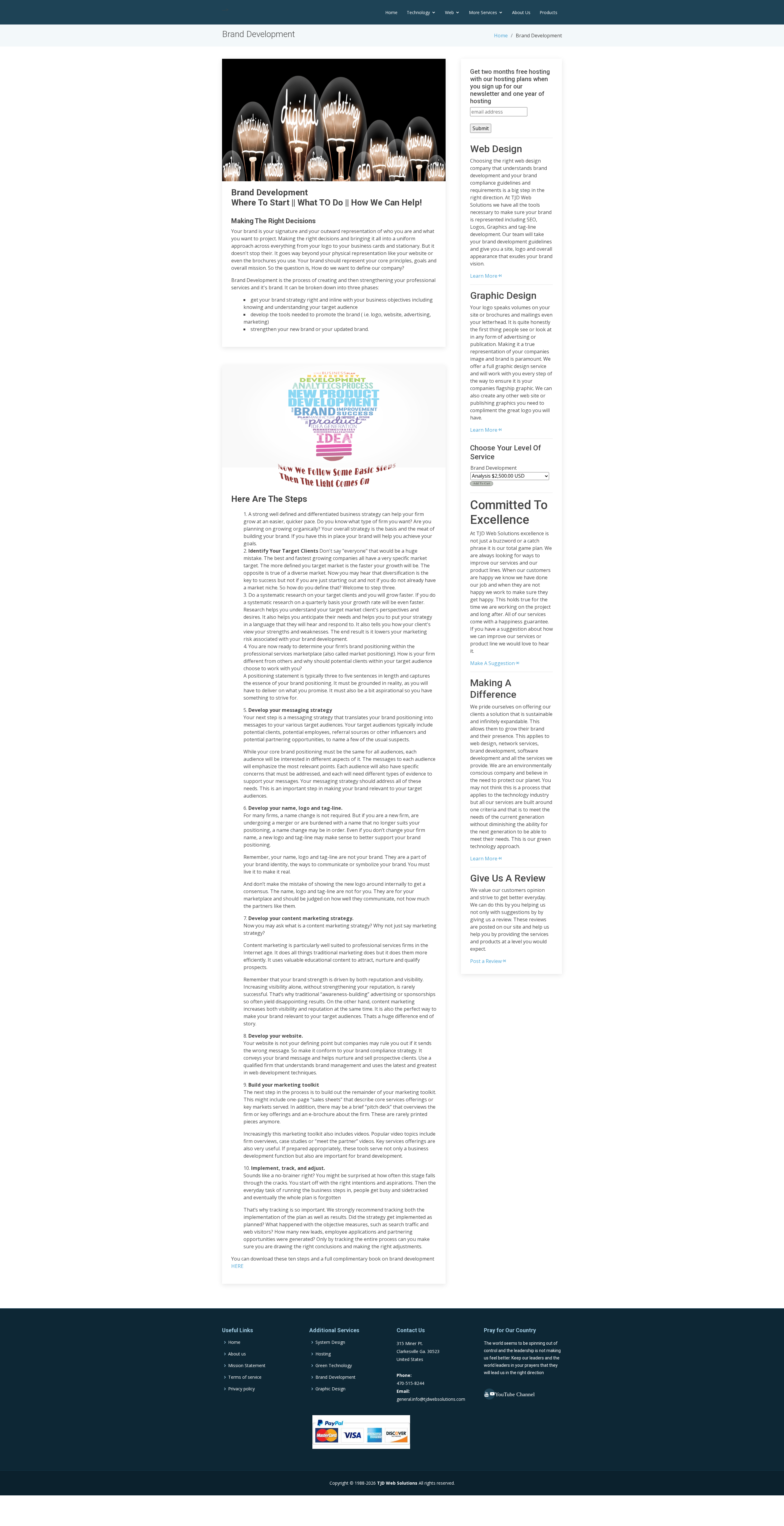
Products (548, 12)
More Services (483, 12)
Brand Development (335, 1377)
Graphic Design (330, 1389)
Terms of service (245, 1377)
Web (449, 12)
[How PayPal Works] (361, 1431)
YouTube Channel (489, 1394)
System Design (330, 1342)
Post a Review (486, 961)
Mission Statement (247, 1365)
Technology (418, 12)
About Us (521, 12)
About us (237, 1354)
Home (391, 12)
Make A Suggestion (492, 663)
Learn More (483, 275)
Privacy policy (241, 1389)
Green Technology (333, 1365)
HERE (237, 1266)
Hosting (323, 1354)
